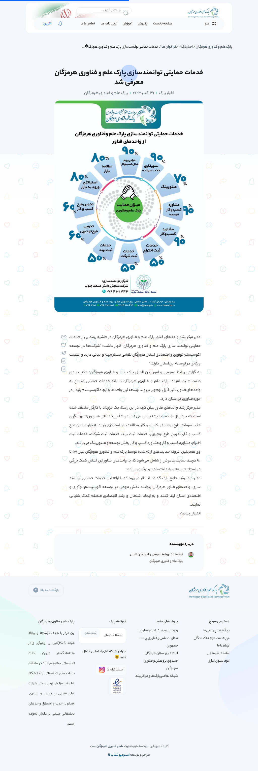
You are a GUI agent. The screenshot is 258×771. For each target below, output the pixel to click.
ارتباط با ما (223, 646)
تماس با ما (88, 24)
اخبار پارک (187, 47)
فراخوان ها (169, 47)
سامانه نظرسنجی (218, 653)
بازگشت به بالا (49, 590)
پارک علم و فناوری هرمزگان (214, 47)
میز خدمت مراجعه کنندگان (212, 638)
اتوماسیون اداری (219, 661)
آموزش (127, 24)
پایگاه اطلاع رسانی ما (216, 631)
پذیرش (143, 24)
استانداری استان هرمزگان (161, 653)
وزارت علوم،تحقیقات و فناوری (158, 631)
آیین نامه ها (109, 24)
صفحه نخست (162, 24)
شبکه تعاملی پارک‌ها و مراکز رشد (156, 676)
